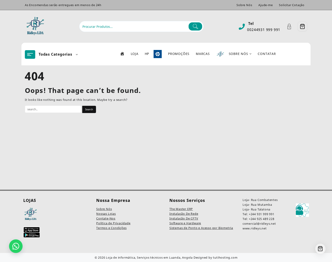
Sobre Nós (104, 209)
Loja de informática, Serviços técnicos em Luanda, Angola (149, 257)
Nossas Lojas (106, 214)
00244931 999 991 (263, 29)
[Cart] (302, 26)
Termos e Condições (111, 228)
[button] (16, 246)
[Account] (292, 26)
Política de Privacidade (113, 223)
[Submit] (195, 26)
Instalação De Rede (183, 214)
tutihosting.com (225, 257)
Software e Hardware (185, 223)
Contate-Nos (105, 218)
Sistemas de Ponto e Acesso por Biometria (201, 228)
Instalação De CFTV (183, 218)
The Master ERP (181, 209)
